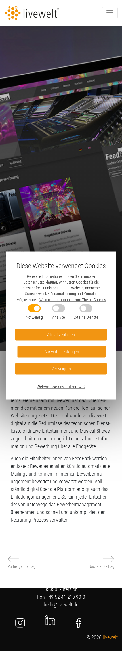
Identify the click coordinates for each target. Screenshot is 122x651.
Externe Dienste (85, 317)
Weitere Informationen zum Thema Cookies (72, 299)
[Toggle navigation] (110, 12)
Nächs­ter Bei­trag (101, 566)
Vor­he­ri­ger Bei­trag (21, 566)
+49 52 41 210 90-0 (65, 597)
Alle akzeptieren (61, 334)
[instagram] (20, 623)
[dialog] (61, 326)
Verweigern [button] (61, 368)
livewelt (110, 637)
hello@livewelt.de (61, 605)
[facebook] (78, 623)
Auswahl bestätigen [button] (61, 351)
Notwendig (34, 317)
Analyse (58, 317)
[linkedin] (50, 620)
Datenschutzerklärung (40, 282)
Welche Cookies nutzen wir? (61, 386)
